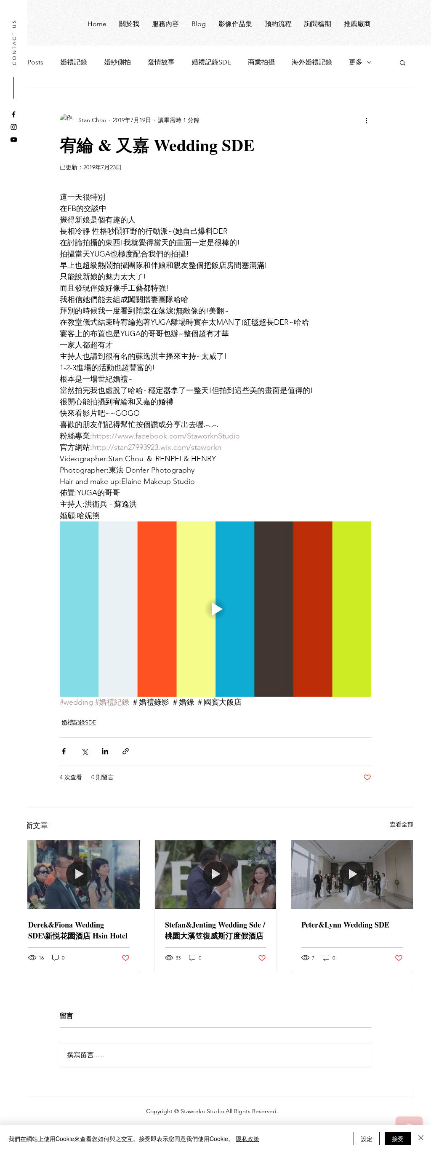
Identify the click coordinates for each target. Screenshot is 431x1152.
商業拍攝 (261, 62)
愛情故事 (161, 62)
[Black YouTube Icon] (14, 140)
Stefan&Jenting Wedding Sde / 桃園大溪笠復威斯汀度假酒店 (215, 930)
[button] (403, 62)
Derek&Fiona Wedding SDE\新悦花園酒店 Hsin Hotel (78, 930)
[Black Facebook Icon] (14, 114)
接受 (398, 1138)
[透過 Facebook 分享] (64, 751)
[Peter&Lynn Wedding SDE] (352, 874)
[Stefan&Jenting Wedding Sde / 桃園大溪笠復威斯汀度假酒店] (216, 874)
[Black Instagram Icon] (14, 127)
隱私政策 (247, 1138)
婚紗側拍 (117, 62)
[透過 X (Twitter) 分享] (84, 751)
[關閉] (421, 1138)
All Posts (30, 62)
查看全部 (401, 824)
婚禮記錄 (73, 62)
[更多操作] (366, 120)
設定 (366, 1138)
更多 (355, 62)
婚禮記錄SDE (211, 62)
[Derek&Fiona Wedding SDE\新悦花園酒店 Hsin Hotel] (79, 874)
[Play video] (215, 609)
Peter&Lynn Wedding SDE (345, 924)
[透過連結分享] (126, 751)
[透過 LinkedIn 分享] (105, 751)
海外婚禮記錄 (312, 62)
